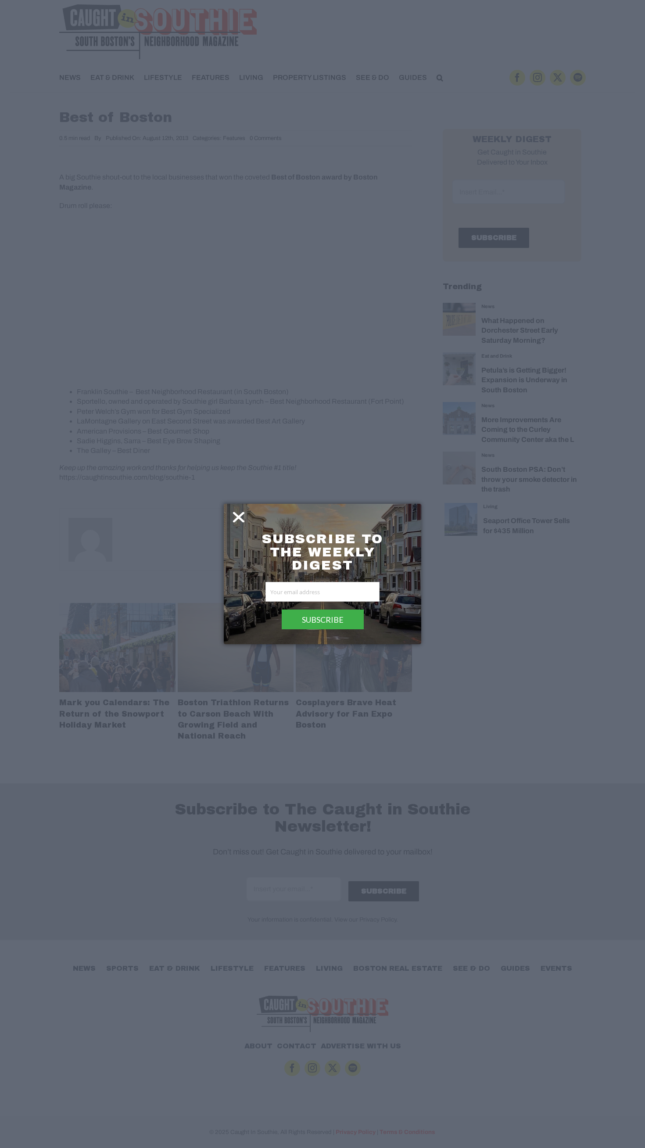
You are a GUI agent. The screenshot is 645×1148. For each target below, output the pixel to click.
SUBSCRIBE (323, 619)
